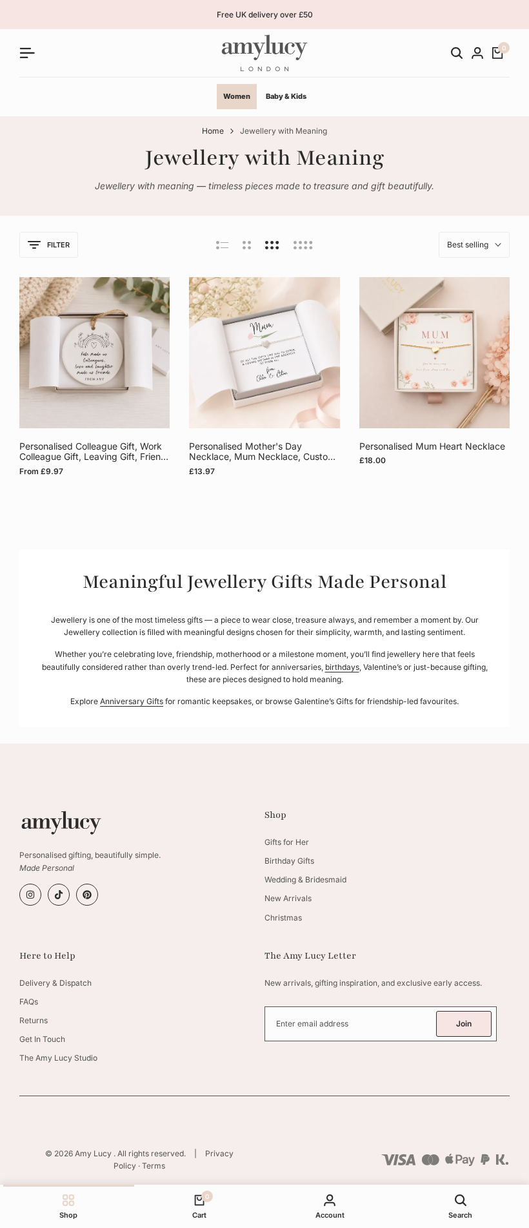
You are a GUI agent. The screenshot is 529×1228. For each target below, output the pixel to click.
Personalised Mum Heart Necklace (432, 446)
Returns (33, 1020)
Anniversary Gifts (131, 701)
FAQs (28, 1001)
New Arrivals (288, 898)
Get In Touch (42, 1039)
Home (213, 131)
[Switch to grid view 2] (246, 245)
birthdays (342, 667)
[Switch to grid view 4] (303, 245)
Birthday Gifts (289, 861)
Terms (153, 1166)
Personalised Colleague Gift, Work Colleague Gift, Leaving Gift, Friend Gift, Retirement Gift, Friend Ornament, (92, 452)
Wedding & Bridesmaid (305, 879)
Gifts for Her (286, 842)
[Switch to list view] (222, 245)
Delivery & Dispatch (55, 983)
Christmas (283, 917)
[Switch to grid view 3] (272, 245)
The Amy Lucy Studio (58, 1058)
